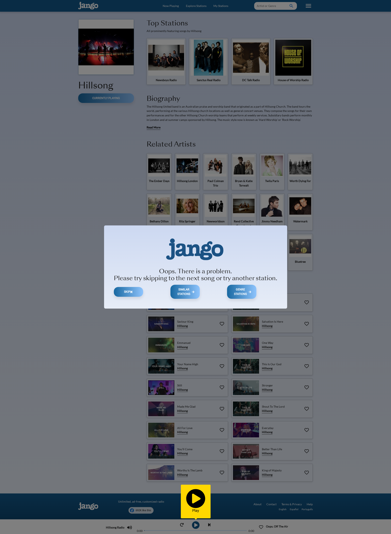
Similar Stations (183, 292)
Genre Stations (240, 292)
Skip (127, 291)
